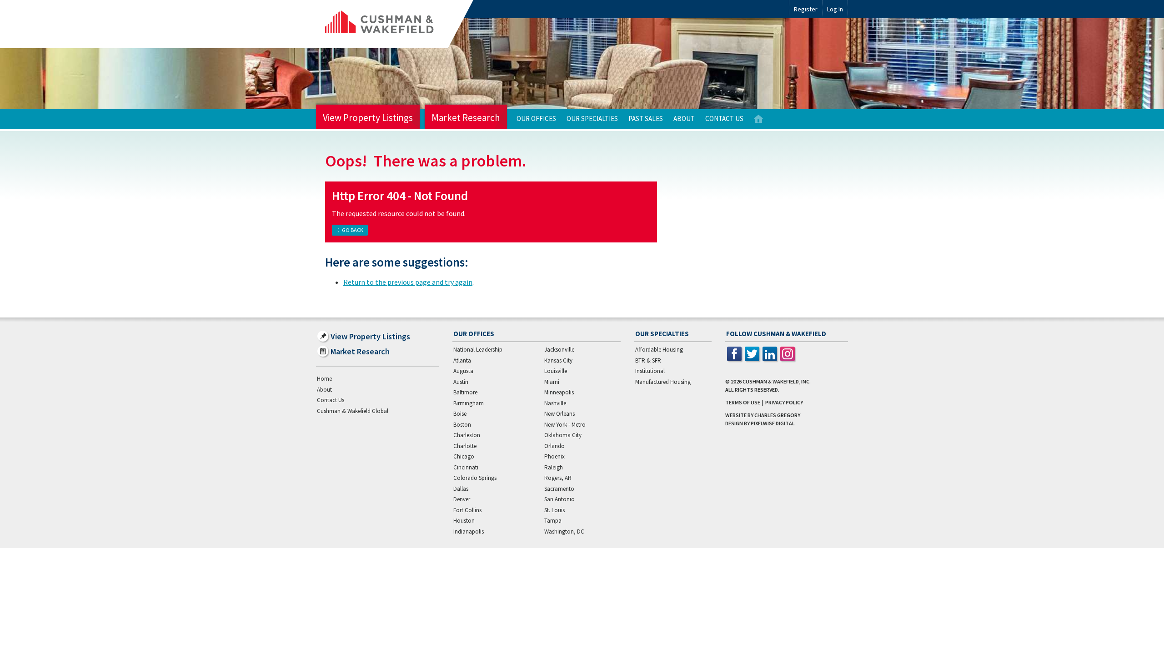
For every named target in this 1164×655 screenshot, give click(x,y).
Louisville (555, 371)
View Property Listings (368, 117)
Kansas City (558, 360)
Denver (461, 499)
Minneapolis (559, 392)
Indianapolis (468, 531)
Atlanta (462, 360)
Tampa (553, 520)
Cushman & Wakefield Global (352, 411)
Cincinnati (465, 467)
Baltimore (465, 392)
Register (806, 9)
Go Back (352, 230)
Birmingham (468, 403)
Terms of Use (742, 402)
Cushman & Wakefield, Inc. (777, 381)
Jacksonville (559, 349)
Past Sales (645, 118)
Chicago (463, 456)
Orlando (554, 446)
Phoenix (554, 456)
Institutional (650, 371)
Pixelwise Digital (773, 423)
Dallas (460, 489)
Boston (462, 424)
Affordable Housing (659, 349)
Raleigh (553, 467)
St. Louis (554, 510)
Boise (460, 414)
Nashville (555, 403)
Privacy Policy (784, 402)
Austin (460, 382)
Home (758, 119)
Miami (551, 382)
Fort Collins (467, 510)
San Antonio (559, 499)
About (684, 118)
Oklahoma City (563, 435)
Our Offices (536, 118)
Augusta (463, 371)
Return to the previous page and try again (407, 282)
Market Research (465, 117)
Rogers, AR (558, 478)
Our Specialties (592, 118)
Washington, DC (564, 531)
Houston (464, 520)
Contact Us (724, 118)
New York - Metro (565, 424)
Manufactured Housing (663, 382)
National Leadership (477, 349)
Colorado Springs (475, 478)
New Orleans (559, 414)
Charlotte (465, 446)
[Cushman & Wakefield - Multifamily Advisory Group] (394, 24)
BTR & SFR (648, 360)
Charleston (466, 435)
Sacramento (559, 489)
